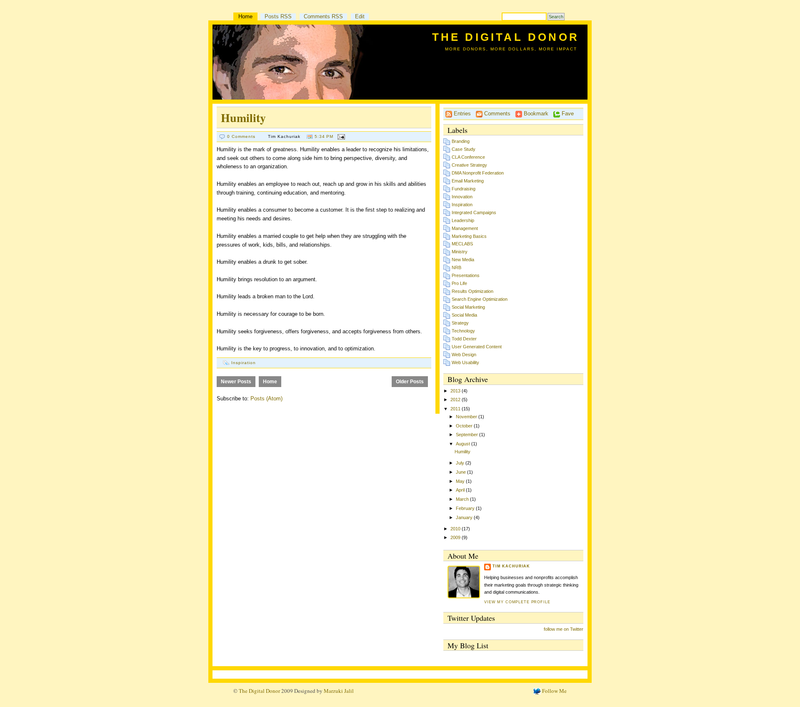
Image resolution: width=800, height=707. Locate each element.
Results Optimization (472, 291)
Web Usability (465, 362)
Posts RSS (278, 16)
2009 (456, 537)
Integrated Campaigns (474, 212)
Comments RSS (323, 16)
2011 (456, 408)
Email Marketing (468, 180)
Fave (567, 113)
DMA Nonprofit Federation (478, 172)
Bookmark (535, 113)
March (463, 499)
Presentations (466, 275)
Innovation (462, 196)
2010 (456, 528)
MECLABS (462, 243)
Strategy (460, 322)
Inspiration (243, 362)
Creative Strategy (469, 164)
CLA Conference (468, 157)
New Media (463, 259)
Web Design (464, 354)
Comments (496, 113)
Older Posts (410, 382)
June (461, 472)
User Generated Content (477, 346)
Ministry (460, 251)
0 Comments (241, 136)
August (463, 443)
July (460, 462)
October (465, 425)
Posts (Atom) (266, 398)
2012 (456, 399)
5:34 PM (324, 136)
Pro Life (459, 283)
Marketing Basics (469, 236)
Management (465, 228)
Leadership (463, 220)
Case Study (463, 149)
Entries (461, 113)
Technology (463, 330)
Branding (461, 141)
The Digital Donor (505, 37)
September (467, 434)
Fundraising (463, 188)
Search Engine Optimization (480, 299)
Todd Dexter (464, 338)
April (461, 489)
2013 (456, 390)
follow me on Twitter (563, 629)
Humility (243, 117)
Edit (360, 16)
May (461, 481)
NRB (456, 267)
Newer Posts (236, 382)
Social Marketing (468, 307)
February (466, 508)
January (465, 517)
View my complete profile (517, 602)
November (467, 416)
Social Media (464, 314)
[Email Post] (340, 136)
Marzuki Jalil (339, 691)
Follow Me (554, 691)
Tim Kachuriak (511, 566)
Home (245, 16)
